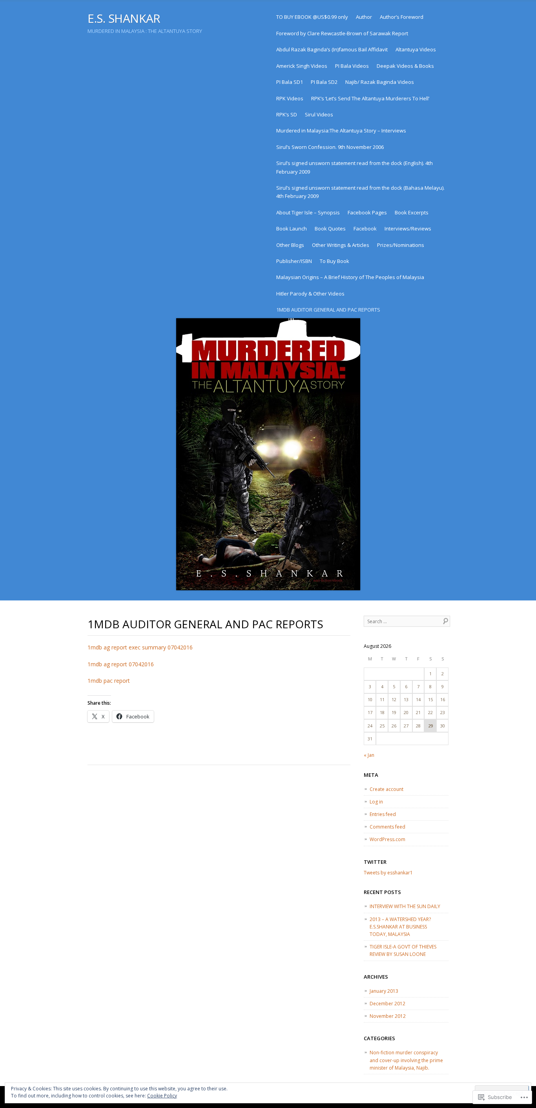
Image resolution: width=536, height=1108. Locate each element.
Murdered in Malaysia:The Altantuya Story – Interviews (341, 130)
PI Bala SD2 (324, 81)
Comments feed (387, 826)
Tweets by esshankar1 (388, 872)
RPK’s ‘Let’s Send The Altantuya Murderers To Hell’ (370, 98)
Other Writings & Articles (340, 244)
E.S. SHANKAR (124, 18)
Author (364, 16)
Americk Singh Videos (301, 65)
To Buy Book (334, 261)
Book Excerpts (411, 212)
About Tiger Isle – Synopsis (308, 212)
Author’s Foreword (401, 16)
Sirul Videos (319, 114)
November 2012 (388, 1016)
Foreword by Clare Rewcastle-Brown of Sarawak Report (342, 33)
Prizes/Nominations (400, 244)
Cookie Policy (162, 1095)
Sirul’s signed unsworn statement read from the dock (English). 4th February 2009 (354, 167)
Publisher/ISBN (294, 261)
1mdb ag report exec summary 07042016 (140, 647)
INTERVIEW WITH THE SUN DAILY (405, 906)
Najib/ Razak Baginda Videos (379, 81)
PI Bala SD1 (289, 81)
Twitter (375, 861)
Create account (386, 789)
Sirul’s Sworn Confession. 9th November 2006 (330, 147)
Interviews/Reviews (408, 228)
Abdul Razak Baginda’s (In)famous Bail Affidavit (332, 49)
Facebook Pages (367, 212)
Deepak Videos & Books (405, 65)
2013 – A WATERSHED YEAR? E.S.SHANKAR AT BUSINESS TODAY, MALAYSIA (400, 927)
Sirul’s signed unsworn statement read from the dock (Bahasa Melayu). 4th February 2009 (360, 191)
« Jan (369, 755)
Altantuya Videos (416, 49)
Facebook (365, 228)
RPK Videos (289, 98)
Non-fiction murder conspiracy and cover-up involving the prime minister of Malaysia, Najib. (406, 1060)
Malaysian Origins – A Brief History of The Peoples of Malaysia (350, 277)
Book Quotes (330, 228)
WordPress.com (387, 839)
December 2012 (387, 1003)
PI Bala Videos (352, 65)
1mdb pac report (109, 680)
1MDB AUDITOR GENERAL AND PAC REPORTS (328, 309)
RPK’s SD (286, 114)
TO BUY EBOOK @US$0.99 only (312, 16)
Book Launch (291, 228)
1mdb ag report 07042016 (121, 664)
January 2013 (384, 991)
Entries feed (383, 814)
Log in (376, 801)
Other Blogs (290, 244)
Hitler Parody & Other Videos (310, 293)
